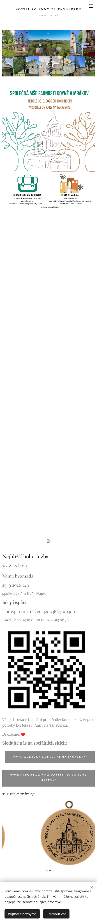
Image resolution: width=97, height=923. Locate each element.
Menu (91, 5)
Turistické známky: (18, 794)
